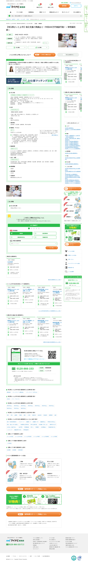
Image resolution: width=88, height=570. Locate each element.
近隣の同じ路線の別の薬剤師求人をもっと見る (52, 342)
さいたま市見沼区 (27, 436)
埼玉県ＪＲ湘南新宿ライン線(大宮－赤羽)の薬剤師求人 (72, 136)
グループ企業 (37, 556)
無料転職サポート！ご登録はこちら (33, 489)
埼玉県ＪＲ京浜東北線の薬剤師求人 (72, 145)
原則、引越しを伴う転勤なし (13, 424)
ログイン (76, 5)
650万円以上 (9, 408)
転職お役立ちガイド (54, 12)
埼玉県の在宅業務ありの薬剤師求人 (72, 181)
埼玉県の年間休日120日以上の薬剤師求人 (72, 178)
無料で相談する (55, 135)
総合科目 (39, 415)
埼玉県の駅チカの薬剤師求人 (71, 174)
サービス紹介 (20, 12)
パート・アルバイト (16, 399)
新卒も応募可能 (34, 424)
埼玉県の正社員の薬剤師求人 (71, 153)
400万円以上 (23, 405)
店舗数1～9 (28, 421)
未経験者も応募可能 (25, 424)
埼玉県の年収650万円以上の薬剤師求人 (72, 158)
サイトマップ (35, 548)
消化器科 (45, 415)
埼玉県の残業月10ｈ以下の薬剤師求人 (73, 172)
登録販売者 (45, 237)
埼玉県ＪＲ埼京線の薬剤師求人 (72, 141)
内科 (8, 415)
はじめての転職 (69, 541)
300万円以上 (9, 405)
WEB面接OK (26, 429)
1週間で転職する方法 (70, 545)
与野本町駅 (20, 450)
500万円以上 (37, 405)
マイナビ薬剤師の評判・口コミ (72, 546)
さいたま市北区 (10, 436)
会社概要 (8, 556)
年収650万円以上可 (14, 109)
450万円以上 (30, 405)
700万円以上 (16, 408)
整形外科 (34, 415)
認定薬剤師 (45, 233)
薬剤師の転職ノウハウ (70, 537)
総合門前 (20, 427)
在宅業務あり (19, 95)
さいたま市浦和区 (45, 436)
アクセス (14, 556)
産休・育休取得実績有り (12, 421)
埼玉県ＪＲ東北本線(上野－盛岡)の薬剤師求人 (72, 139)
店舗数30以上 (43, 421)
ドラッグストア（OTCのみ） (32, 392)
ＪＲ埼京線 (9, 443)
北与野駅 (9, 450)
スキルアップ (21, 421)
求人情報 (18, 47)
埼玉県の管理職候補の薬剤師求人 (72, 180)
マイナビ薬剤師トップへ (38, 537)
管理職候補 (13, 95)
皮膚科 (16, 415)
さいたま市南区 (54, 436)
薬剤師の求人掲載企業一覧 (54, 546)
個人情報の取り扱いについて (39, 543)
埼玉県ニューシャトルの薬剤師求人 (72, 148)
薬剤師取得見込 (21, 237)
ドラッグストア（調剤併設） (18, 392)
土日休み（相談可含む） (12, 427)
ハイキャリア (31, 95)
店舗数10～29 (35, 421)
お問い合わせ (35, 546)
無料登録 (64, 5)
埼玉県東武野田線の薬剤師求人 (72, 147)
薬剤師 (21, 233)
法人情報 (39, 47)
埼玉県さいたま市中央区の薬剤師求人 (72, 130)
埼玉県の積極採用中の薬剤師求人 (72, 175)
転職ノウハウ (43, 12)
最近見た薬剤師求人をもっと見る (54, 279)
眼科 (25, 415)
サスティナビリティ (23, 556)
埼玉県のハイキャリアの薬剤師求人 (72, 183)
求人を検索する (77, 12)
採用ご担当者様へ (64, 2)
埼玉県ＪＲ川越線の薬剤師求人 (72, 142)
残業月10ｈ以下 (14, 148)
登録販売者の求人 (52, 427)
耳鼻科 (20, 415)
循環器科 (51, 415)
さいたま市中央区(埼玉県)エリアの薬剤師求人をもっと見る (50, 310)
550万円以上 (44, 405)
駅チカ (12, 130)
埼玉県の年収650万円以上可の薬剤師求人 (72, 169)
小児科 (29, 415)
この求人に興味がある (43, 54)
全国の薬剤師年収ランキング (71, 543)
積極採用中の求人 (17, 429)
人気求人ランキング (53, 543)
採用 (31, 556)
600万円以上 (51, 405)
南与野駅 (14, 450)
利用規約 (35, 545)
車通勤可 (37, 427)
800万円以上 (23, 408)
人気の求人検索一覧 (53, 545)
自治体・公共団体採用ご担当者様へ (40, 541)
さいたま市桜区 (36, 436)
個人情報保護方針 (46, 556)
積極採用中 (25, 95)
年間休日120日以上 (14, 159)
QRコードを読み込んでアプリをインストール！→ (35, 359)
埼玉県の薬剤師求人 (69, 128)
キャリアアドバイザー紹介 (54, 541)
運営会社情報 (52, 548)
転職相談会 (31, 12)
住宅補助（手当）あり (43, 424)
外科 (12, 415)
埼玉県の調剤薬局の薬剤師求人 (72, 163)
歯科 (55, 415)
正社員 (8, 399)
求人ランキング (65, 12)
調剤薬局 (9, 392)
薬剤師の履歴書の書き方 (70, 539)
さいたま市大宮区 (18, 436)
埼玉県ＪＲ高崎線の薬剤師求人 (72, 144)
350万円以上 (16, 405)
